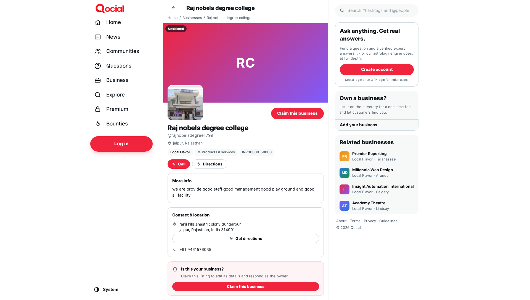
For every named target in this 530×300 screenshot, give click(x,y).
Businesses (192, 17)
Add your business (358, 124)
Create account (377, 69)
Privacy (370, 221)
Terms (355, 221)
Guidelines (388, 221)
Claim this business (297, 113)
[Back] (174, 8)
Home (173, 17)
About (341, 221)
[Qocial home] (124, 8)
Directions (212, 164)
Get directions (248, 238)
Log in (121, 143)
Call (182, 164)
